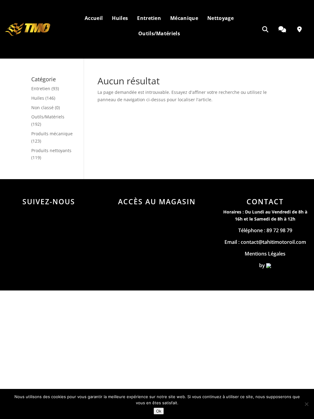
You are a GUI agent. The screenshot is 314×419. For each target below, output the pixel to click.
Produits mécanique (52, 133)
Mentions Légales (265, 253)
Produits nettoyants (51, 150)
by (262, 265)
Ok (158, 411)
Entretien (40, 88)
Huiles (37, 98)
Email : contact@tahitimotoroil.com (265, 242)
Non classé (42, 107)
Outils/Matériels (47, 117)
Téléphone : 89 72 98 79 (265, 230)
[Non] (306, 404)
